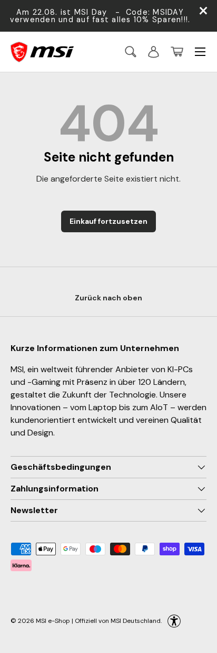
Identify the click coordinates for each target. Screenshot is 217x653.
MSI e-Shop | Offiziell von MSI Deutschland (98, 621)
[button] (177, 51)
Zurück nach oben (108, 297)
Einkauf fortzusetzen (108, 221)
